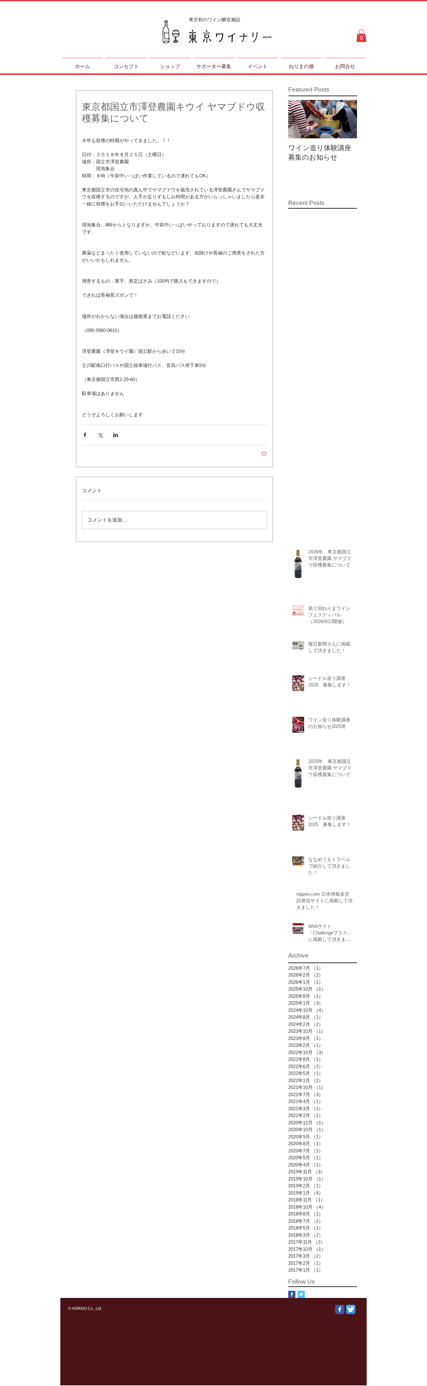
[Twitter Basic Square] (301, 1294)
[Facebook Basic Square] (291, 1294)
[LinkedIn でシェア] (115, 435)
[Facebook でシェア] (85, 435)
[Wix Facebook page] (339, 1309)
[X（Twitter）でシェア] (100, 435)
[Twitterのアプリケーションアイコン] (350, 1309)
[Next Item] (347, 119)
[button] (361, 35)
